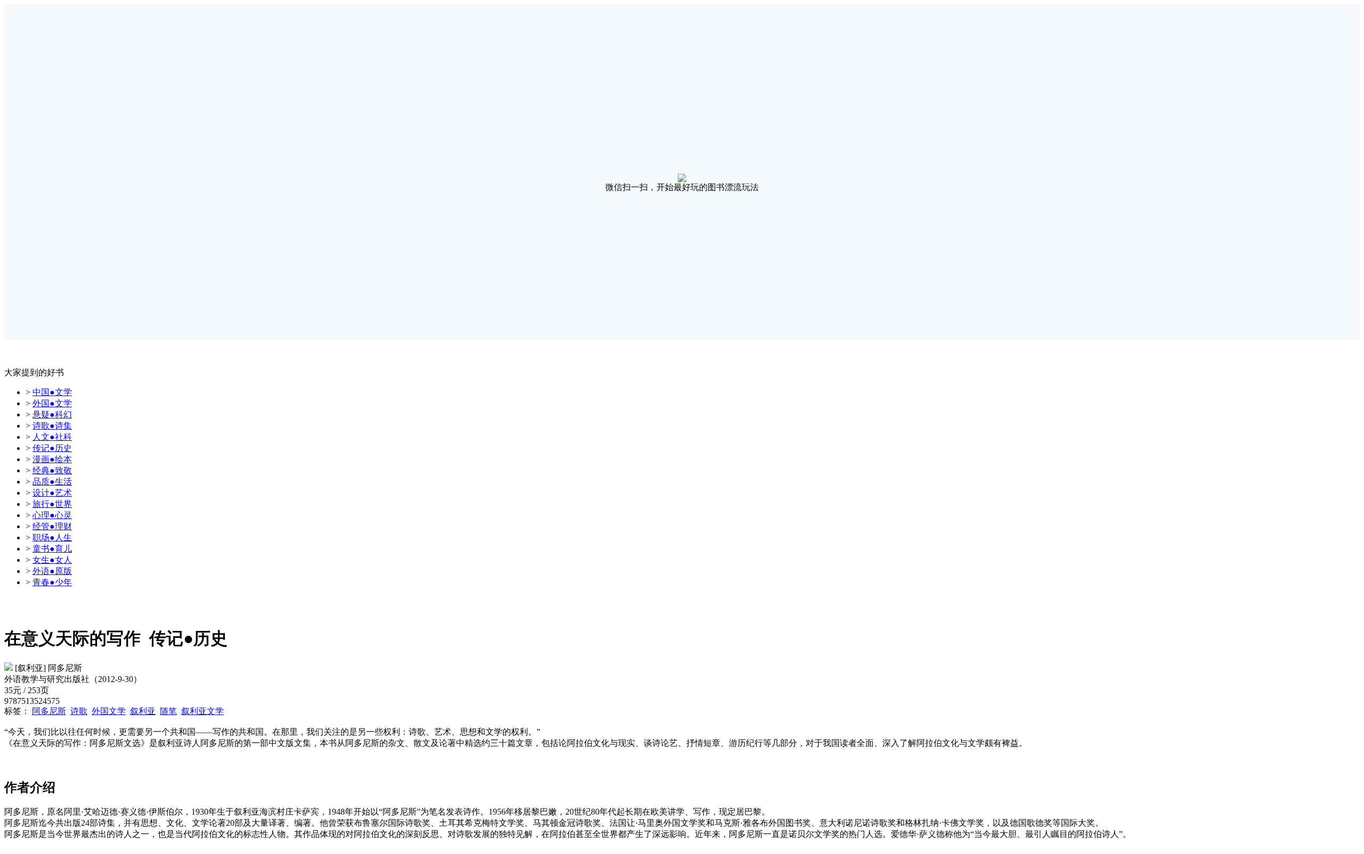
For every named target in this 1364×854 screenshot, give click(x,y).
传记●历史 (52, 448)
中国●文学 (52, 392)
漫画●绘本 (52, 459)
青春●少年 (52, 582)
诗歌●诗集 (52, 425)
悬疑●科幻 (52, 414)
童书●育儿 (52, 548)
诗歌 (78, 711)
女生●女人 (52, 559)
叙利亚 (143, 711)
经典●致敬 (52, 470)
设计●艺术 (52, 492)
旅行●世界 (52, 503)
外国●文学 (52, 403)
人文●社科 (52, 436)
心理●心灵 (52, 515)
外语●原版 (52, 571)
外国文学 (109, 711)
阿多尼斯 (49, 711)
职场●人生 (52, 537)
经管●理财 (52, 526)
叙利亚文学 (202, 711)
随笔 (168, 711)
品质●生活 (52, 481)
